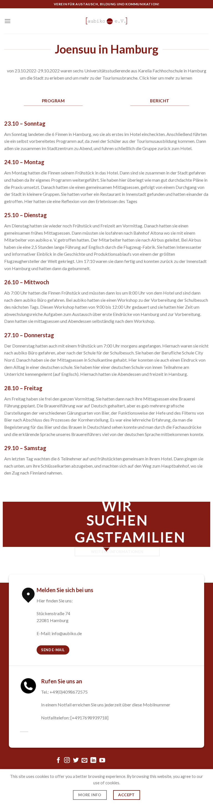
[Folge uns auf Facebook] (58, 760)
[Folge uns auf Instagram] (67, 760)
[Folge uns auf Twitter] (76, 760)
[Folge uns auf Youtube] (102, 760)
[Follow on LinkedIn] (93, 760)
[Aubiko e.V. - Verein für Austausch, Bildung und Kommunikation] (106, 21)
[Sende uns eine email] (84, 760)
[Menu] (7, 21)
